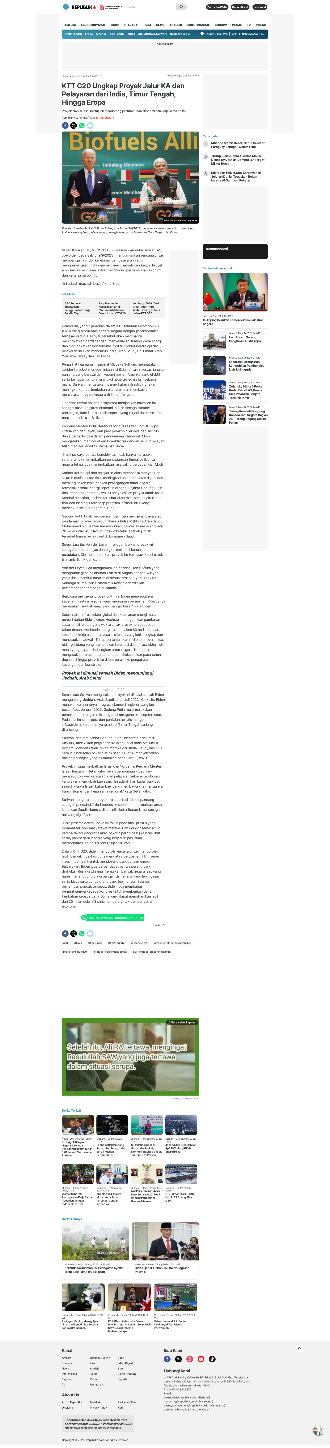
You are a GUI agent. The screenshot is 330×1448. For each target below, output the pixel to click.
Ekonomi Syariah (93, 24)
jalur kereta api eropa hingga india (152, 951)
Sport (121, 1368)
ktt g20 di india (116, 942)
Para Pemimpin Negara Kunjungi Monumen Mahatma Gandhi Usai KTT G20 (112, 308)
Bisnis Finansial (198, 24)
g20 (65, 942)
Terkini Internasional (217, 268)
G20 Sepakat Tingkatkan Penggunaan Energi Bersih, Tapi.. (77, 308)
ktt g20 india (95, 942)
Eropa (89, 33)
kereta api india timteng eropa (110, 951)
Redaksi (95, 1402)
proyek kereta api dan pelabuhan (173, 942)
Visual (93, 1379)
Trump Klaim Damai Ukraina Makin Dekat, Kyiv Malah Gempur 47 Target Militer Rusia (237, 159)
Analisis (94, 1368)
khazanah (131, 24)
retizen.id (260, 7)
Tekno (93, 1373)
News (65, 1368)
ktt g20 (78, 942)
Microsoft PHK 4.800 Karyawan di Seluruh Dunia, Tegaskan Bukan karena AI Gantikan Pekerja (236, 176)
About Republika (72, 1402)
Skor (120, 1357)
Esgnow (67, 1379)
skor (114, 24)
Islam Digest (125, 1363)
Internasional (79, 76)
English (122, 1379)
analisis (175, 24)
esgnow (221, 24)
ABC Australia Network (152, 33)
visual (237, 24)
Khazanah (68, 1363)
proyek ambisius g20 (75, 951)
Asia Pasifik (117, 33)
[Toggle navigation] (66, 7)
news (160, 24)
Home (65, 76)
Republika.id (240, 7)
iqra (148, 24)
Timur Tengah (73, 33)
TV (249, 24)
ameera (70, 24)
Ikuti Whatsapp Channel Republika (115, 918)
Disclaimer (68, 1407)
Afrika (131, 33)
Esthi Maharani (105, 117)
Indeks (261, 24)
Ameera (66, 1357)
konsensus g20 (139, 942)
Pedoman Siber (127, 1402)
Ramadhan (96, 1384)
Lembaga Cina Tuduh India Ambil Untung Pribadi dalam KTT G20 (146, 308)
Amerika (101, 33)
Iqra (92, 1363)
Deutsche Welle (217, 7)
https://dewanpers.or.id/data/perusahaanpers (93, 1427)
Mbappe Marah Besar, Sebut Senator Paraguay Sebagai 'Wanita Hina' (238, 145)
